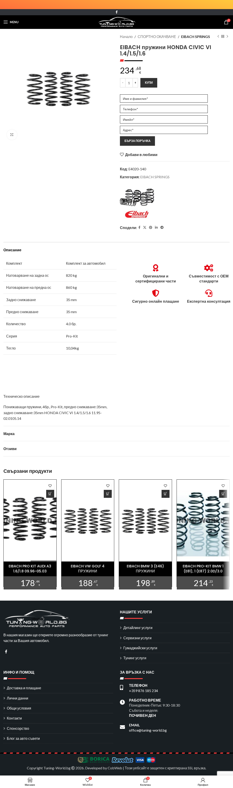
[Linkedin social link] (156, 227)
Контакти (14, 718)
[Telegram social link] (162, 227)
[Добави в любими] (50, 486)
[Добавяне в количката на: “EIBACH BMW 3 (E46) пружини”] (166, 494)
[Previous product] (218, 36)
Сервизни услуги (137, 638)
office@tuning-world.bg (148, 730)
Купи (149, 82)
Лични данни (17, 698)
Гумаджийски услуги (140, 648)
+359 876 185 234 (143, 690)
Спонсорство (18, 728)
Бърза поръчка (137, 141)
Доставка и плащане (24, 688)
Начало (126, 36)
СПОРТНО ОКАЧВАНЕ (157, 36)
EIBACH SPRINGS (195, 36)
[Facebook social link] (116, 12)
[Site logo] (116, 21)
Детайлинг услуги (137, 627)
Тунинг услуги (134, 658)
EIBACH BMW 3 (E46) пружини (145, 569)
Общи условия (19, 708)
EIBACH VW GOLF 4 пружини (87, 569)
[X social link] (145, 227)
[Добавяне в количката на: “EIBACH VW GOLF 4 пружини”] (108, 494)
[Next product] (227, 36)
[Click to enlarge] (12, 135)
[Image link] (37, 618)
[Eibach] (137, 203)
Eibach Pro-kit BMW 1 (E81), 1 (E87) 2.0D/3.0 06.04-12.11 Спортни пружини (203, 574)
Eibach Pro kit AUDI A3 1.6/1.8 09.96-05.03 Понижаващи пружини (30, 571)
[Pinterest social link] (151, 227)
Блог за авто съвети (23, 738)
